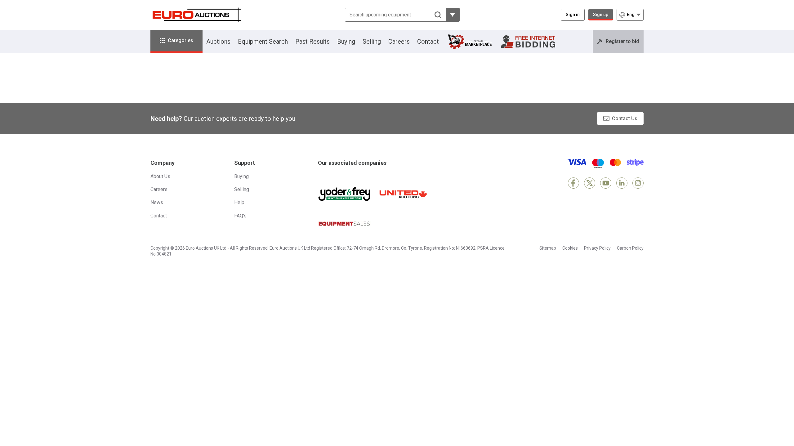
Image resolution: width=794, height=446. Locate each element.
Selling (372, 41)
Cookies (570, 248)
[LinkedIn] (621, 183)
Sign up (600, 14)
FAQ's (240, 216)
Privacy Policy (597, 248)
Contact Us (624, 118)
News (156, 202)
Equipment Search (263, 41)
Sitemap (547, 248)
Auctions (218, 41)
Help (239, 202)
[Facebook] (573, 183)
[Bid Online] (528, 41)
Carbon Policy (630, 248)
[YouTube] (605, 183)
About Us (160, 176)
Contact (428, 41)
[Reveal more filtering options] (453, 15)
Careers (399, 41)
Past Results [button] (312, 41)
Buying (346, 41)
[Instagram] (638, 183)
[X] (589, 183)
